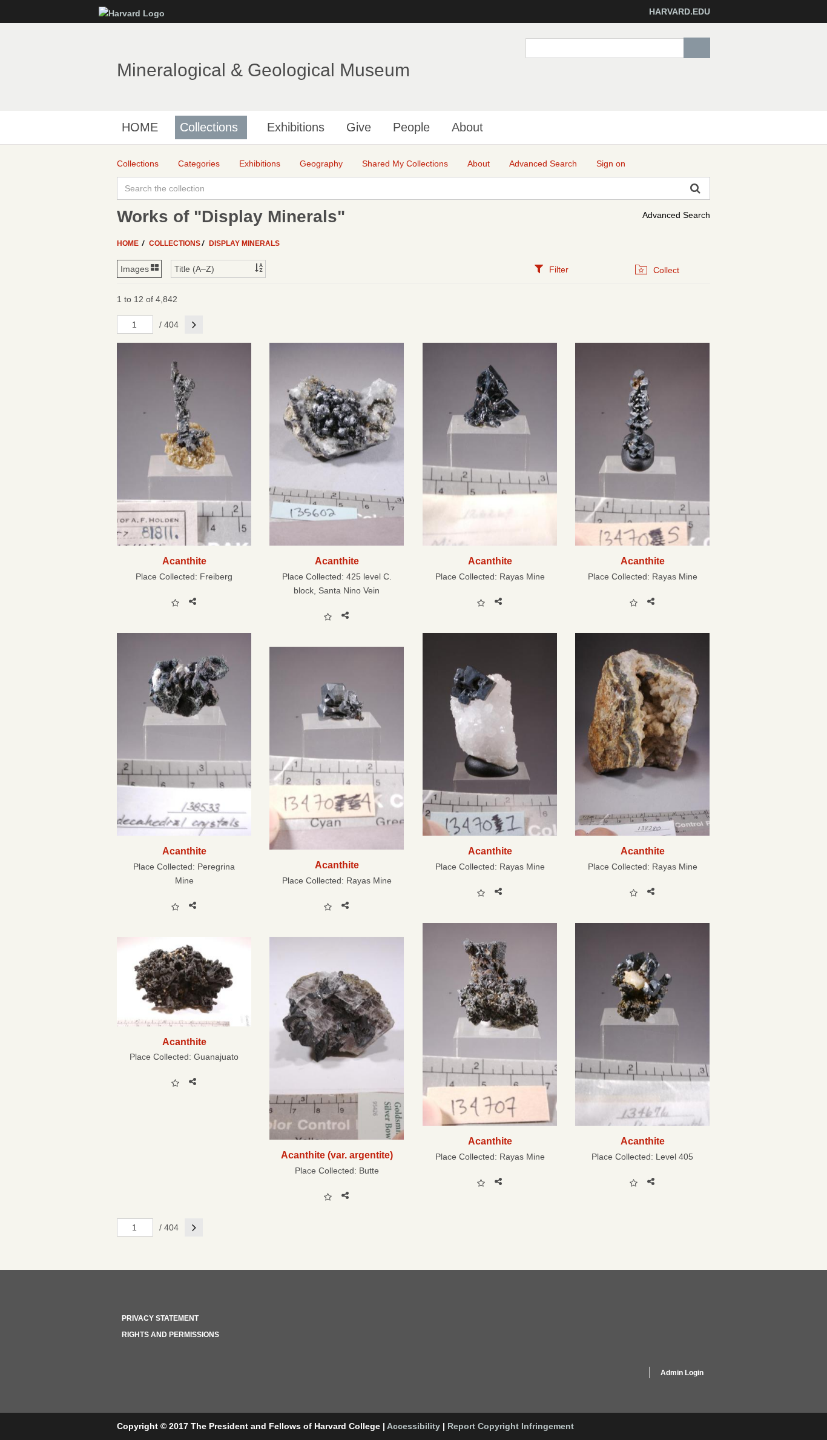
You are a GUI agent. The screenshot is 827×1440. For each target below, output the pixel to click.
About (467, 127)
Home (128, 243)
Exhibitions (296, 127)
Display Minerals (244, 243)
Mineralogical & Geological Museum (263, 70)
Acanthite (184, 560)
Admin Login (682, 1373)
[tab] (551, 269)
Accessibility (413, 1426)
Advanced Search (676, 215)
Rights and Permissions (170, 1334)
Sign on (610, 163)
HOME (140, 127)
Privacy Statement (160, 1318)
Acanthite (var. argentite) (337, 1154)
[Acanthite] (184, 444)
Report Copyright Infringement (510, 1426)
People (411, 127)
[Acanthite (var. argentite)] (336, 1038)
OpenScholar (614, 1374)
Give (358, 127)
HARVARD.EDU (679, 11)
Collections (209, 127)
